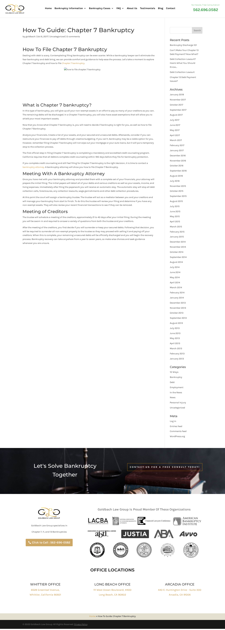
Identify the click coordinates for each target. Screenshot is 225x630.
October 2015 (176, 191)
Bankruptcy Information (69, 8)
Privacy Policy (80, 624)
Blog (160, 8)
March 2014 (176, 287)
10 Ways (174, 372)
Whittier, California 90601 (45, 594)
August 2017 (176, 114)
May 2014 (175, 277)
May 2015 (175, 216)
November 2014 (178, 247)
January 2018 (177, 94)
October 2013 (176, 312)
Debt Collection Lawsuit (182, 72)
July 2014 (175, 267)
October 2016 (176, 165)
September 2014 (178, 257)
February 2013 (177, 353)
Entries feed (176, 426)
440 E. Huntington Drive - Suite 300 (179, 589)
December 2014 (178, 241)
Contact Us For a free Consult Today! (165, 467)
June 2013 (175, 333)
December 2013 (178, 302)
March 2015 (176, 226)
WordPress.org (177, 436)
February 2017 (177, 145)
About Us (132, 8)
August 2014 (176, 262)
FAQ (118, 8)
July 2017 (174, 120)
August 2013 (176, 323)
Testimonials (147, 8)
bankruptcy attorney (33, 167)
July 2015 (175, 206)
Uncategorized (57, 36)
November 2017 (178, 99)
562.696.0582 (205, 10)
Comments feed (178, 431)
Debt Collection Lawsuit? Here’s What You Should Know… (183, 63)
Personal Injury (178, 402)
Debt (172, 382)
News (172, 397)
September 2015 (178, 196)
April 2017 (175, 135)
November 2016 (178, 160)
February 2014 (177, 292)
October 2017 (176, 104)
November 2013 (178, 308)
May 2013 (175, 338)
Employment (176, 387)
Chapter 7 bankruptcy (73, 63)
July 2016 (175, 181)
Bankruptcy (176, 377)
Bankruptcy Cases (99, 8)
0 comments (73, 36)
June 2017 (175, 125)
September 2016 (178, 170)
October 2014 (176, 252)
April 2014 (175, 282)
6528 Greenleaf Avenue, (45, 589)
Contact (170, 8)
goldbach (30, 36)
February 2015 (177, 231)
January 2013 (177, 358)
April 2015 (175, 221)
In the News (176, 392)
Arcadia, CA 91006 (180, 594)
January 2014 (177, 297)
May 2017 (175, 130)
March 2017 (176, 140)
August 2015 (176, 201)
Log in (173, 421)
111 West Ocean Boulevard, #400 (112, 589)
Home (48, 8)
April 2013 (175, 343)
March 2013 (176, 348)
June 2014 (175, 272)
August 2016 (176, 175)
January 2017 (177, 150)
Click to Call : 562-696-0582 (51, 542)
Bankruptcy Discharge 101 (183, 45)
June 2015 (175, 211)
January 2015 (177, 236)
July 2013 (175, 328)
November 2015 (178, 186)
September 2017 (178, 109)
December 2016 (178, 155)
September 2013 (178, 318)
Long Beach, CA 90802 (112, 594)
